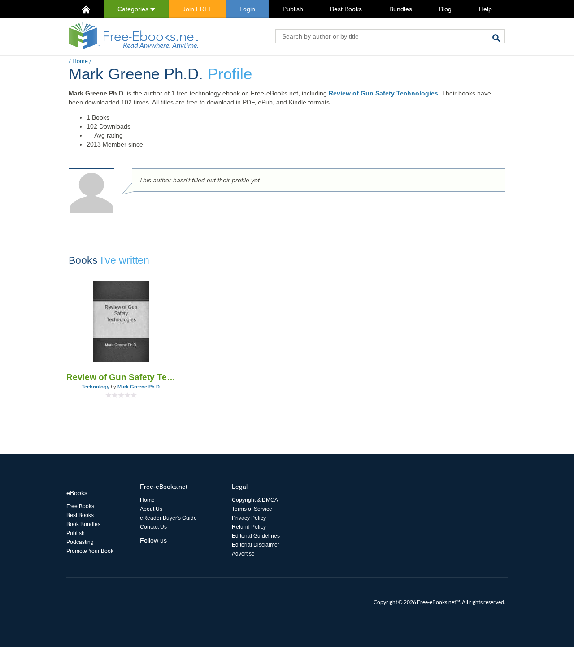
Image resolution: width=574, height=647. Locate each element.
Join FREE (198, 9)
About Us (151, 509)
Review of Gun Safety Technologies (383, 93)
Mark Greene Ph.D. (139, 386)
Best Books (346, 9)
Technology (95, 386)
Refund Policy (249, 527)
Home (80, 61)
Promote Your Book (89, 551)
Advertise (243, 554)
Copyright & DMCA (255, 500)
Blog (445, 9)
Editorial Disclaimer (255, 545)
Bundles (400, 9)
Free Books (80, 506)
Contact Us (153, 527)
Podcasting (80, 542)
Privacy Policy (249, 518)
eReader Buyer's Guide (168, 518)
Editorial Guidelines (256, 536)
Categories (133, 9)
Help (485, 9)
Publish (293, 9)
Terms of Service (252, 509)
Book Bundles (83, 524)
